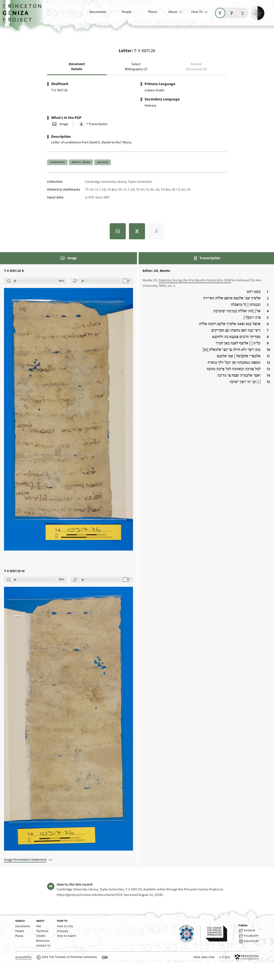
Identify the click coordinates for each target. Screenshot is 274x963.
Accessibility (23, 957)
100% (61, 281)
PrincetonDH (251, 935)
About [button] (172, 12)
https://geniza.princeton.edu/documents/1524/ (90, 895)
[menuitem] (94, 13)
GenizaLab (249, 930)
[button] (23, 15)
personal (102, 162)
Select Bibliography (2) (136, 66)
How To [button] (197, 12)
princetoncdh (251, 941)
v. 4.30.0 (224, 957)
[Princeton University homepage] (247, 957)
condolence (57, 162)
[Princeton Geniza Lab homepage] (190, 933)
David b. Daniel (81, 162)
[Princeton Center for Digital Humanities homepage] (219, 933)
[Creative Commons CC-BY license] (105, 957)
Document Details (77, 66)
